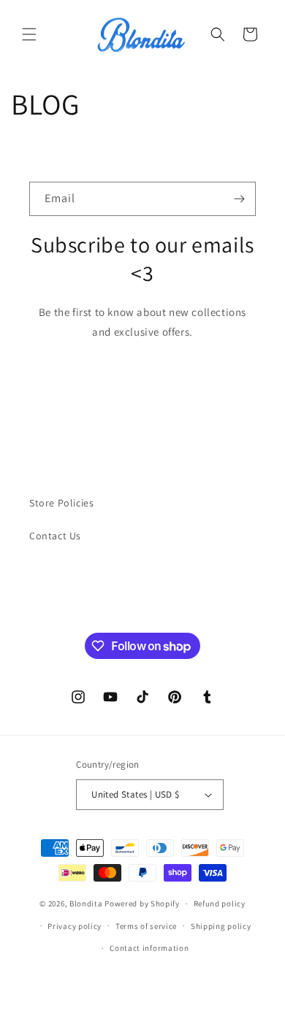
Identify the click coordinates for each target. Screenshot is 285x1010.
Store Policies (61, 502)
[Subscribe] (239, 199)
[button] (29, 34)
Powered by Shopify (142, 903)
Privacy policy (75, 926)
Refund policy (220, 903)
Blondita (86, 903)
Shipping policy (221, 926)
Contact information (149, 948)
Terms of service (146, 926)
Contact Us (55, 535)
